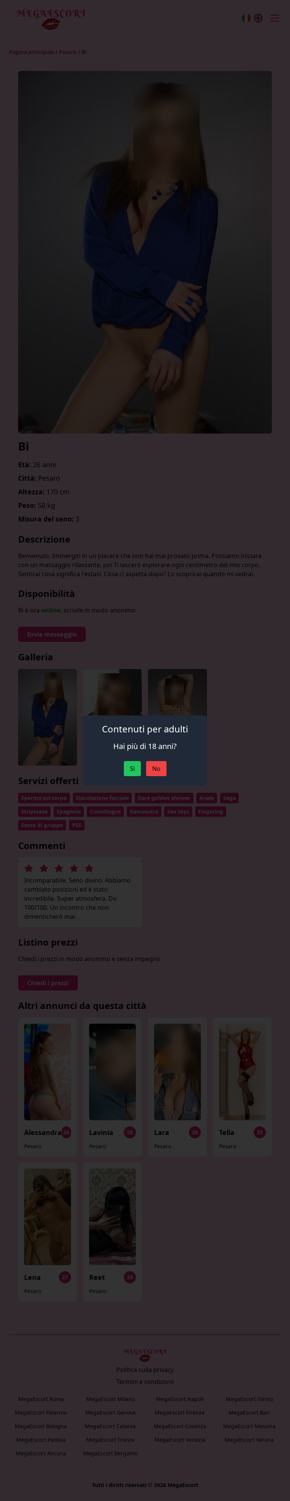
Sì (132, 768)
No (156, 768)
